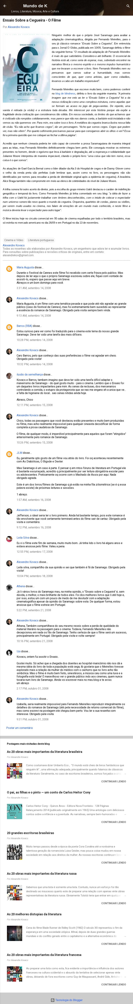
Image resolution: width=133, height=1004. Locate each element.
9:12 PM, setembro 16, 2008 (34, 527)
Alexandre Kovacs (27, 298)
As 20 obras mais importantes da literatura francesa (44, 955)
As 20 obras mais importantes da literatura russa (42, 873)
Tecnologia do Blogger (69, 1000)
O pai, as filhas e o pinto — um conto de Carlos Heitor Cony (48, 792)
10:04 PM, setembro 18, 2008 (35, 576)
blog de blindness (65, 93)
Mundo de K (35, 5)
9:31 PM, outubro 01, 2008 (32, 719)
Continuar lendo (113, 781)
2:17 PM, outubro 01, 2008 (32, 688)
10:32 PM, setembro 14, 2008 (35, 364)
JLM (19, 452)
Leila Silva (23, 537)
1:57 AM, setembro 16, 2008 (34, 499)
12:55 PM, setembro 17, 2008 (35, 551)
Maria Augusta (25, 267)
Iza (18, 651)
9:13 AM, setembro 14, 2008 (34, 315)
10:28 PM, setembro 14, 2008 (35, 340)
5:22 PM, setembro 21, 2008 (34, 610)
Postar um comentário (19, 728)
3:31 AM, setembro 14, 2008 (34, 288)
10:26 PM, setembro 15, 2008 (35, 442)
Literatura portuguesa (41, 240)
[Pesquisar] (128, 6)
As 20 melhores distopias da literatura (34, 914)
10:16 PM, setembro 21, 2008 (35, 641)
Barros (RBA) (24, 326)
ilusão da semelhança (30, 374)
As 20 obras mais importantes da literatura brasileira (44, 752)
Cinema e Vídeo (13, 240)
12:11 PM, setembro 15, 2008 (35, 405)
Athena (21, 586)
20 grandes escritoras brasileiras (30, 833)
